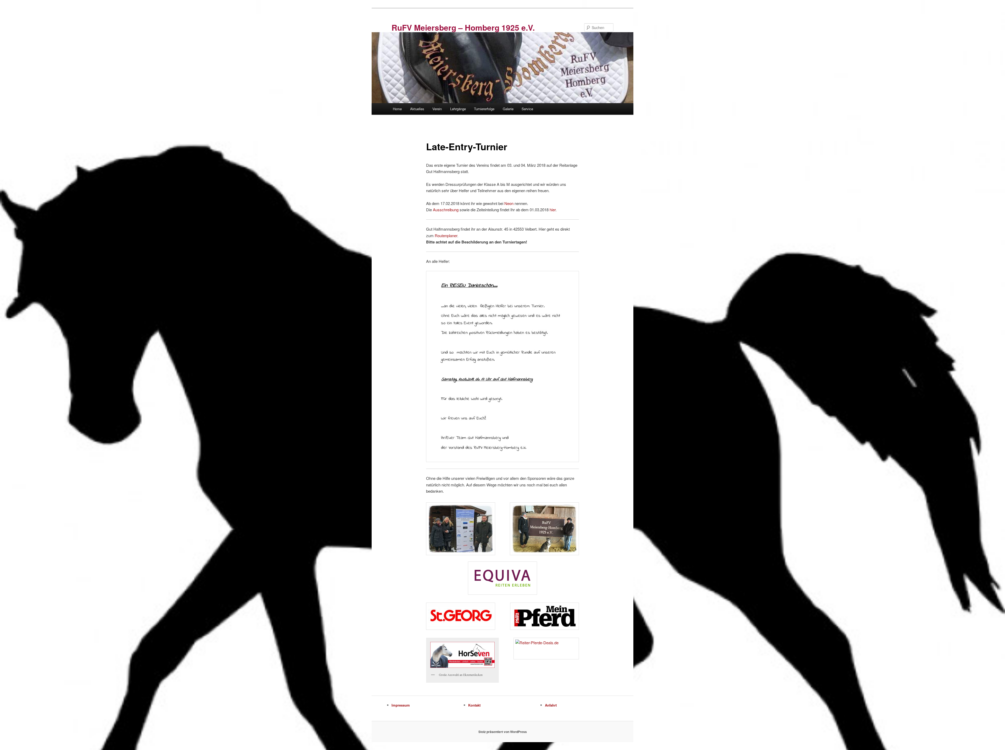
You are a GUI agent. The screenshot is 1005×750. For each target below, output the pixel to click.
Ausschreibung (446, 209)
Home (397, 108)
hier (553, 209)
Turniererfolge (484, 108)
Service (527, 108)
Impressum (401, 705)
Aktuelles (417, 108)
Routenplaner (446, 235)
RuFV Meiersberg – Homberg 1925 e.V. (463, 27)
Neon (508, 203)
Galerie (508, 108)
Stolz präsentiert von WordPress (502, 731)
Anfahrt (551, 705)
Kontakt (474, 705)
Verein (437, 108)
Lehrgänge (458, 108)
